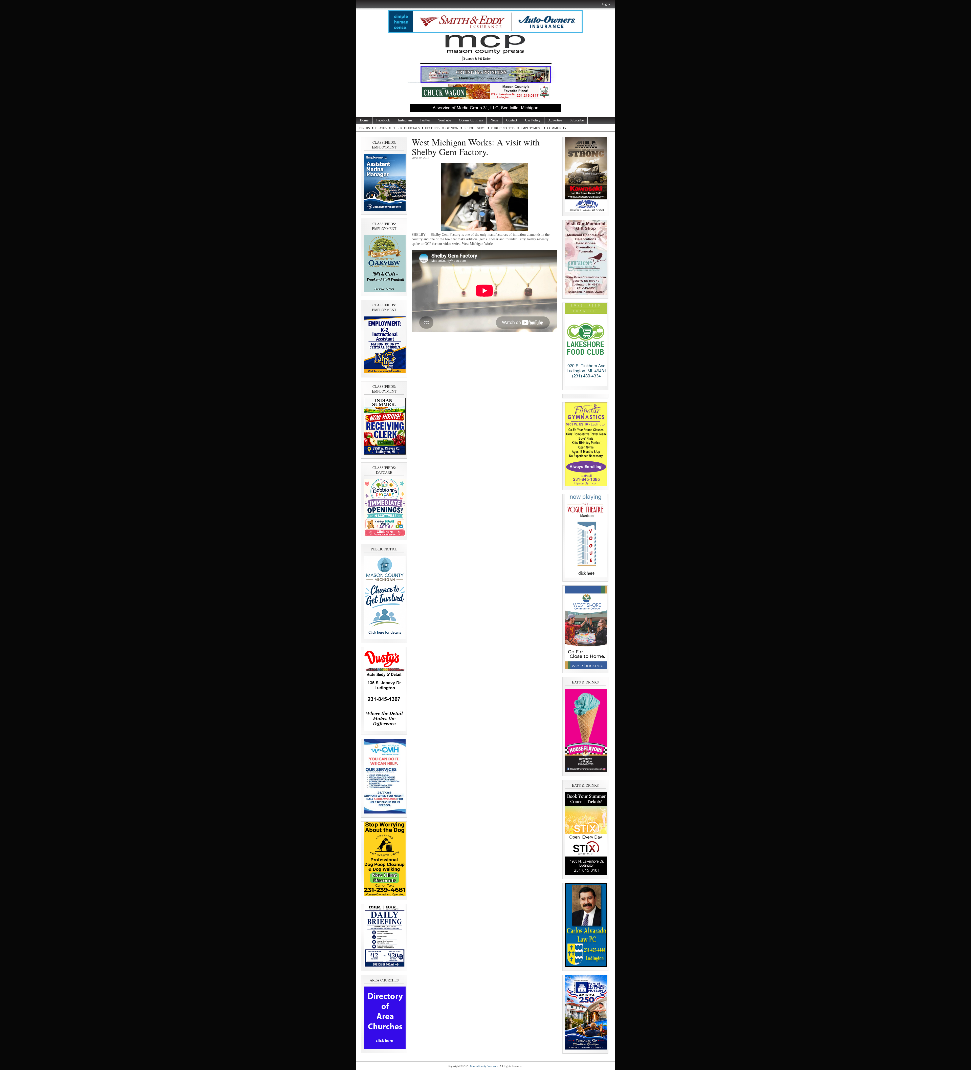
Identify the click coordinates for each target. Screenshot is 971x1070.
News (494, 120)
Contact (511, 120)
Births (364, 128)
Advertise (555, 120)
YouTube (444, 120)
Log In (606, 4)
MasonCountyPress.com (484, 1065)
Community (557, 128)
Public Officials (406, 128)
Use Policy (532, 120)
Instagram (405, 120)
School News (475, 128)
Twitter (425, 120)
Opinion (452, 128)
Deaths (381, 128)
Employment (531, 128)
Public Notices (503, 128)
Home (364, 120)
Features (432, 128)
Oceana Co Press (471, 120)
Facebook (383, 120)
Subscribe (577, 120)
